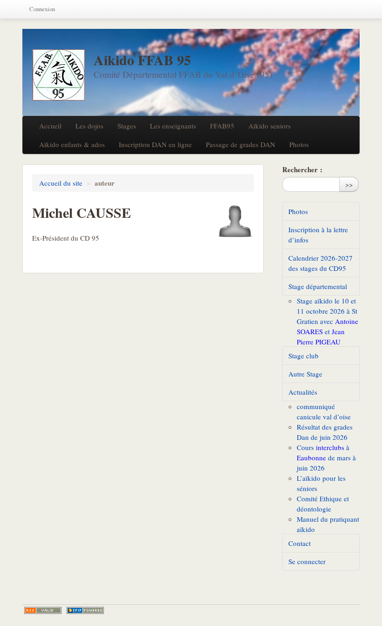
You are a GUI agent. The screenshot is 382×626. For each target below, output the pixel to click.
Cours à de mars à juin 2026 (326, 457)
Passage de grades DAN (240, 144)
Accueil (50, 125)
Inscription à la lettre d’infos (318, 234)
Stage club (303, 355)
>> (349, 184)
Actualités (302, 392)
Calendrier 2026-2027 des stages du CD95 (320, 263)
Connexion (42, 9)
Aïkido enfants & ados (72, 144)
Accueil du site (60, 183)
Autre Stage (305, 373)
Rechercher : (302, 169)
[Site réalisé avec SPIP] (85, 610)
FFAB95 (222, 125)
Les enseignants (173, 125)
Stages (126, 125)
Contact (299, 543)
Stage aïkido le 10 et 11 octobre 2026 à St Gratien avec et (327, 321)
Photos (299, 144)
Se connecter (307, 561)
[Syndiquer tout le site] (42, 610)
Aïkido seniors (269, 125)
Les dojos (89, 125)
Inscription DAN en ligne (155, 144)
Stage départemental (317, 286)
